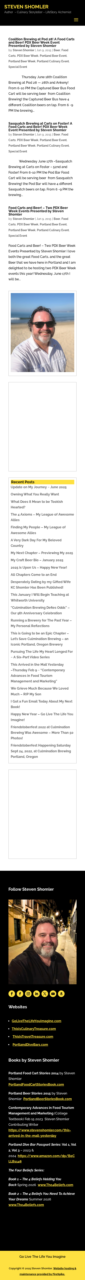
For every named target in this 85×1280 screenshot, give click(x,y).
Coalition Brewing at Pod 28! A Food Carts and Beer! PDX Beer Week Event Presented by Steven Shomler (41, 42)
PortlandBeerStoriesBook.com (47, 1099)
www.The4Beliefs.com (55, 1185)
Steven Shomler (23, 50)
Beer (57, 50)
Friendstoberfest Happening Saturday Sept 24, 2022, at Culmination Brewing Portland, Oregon (41, 750)
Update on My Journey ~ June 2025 (39, 487)
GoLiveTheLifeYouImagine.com (36, 1021)
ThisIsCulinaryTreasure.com (34, 1029)
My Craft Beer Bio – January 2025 (37, 560)
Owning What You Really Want (35, 494)
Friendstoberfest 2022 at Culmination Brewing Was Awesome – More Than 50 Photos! (42, 732)
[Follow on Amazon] (61, 993)
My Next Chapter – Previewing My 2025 (42, 553)
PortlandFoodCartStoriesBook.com (36, 1084)
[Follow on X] (44, 993)
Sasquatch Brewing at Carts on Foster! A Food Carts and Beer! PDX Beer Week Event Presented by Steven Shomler (40, 127)
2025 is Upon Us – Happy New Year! (39, 567)
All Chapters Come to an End (34, 575)
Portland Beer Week (21, 61)
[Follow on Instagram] (28, 993)
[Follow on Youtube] (53, 993)
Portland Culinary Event (53, 61)
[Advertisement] (42, 426)
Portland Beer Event (53, 55)
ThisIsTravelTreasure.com (33, 1037)
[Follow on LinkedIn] (36, 993)
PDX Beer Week (27, 55)
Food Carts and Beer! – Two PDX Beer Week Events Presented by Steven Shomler (38, 211)
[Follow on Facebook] (11, 993)
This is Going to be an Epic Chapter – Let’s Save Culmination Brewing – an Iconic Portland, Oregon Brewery (40, 638)
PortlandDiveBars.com (30, 1045)
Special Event (17, 66)
